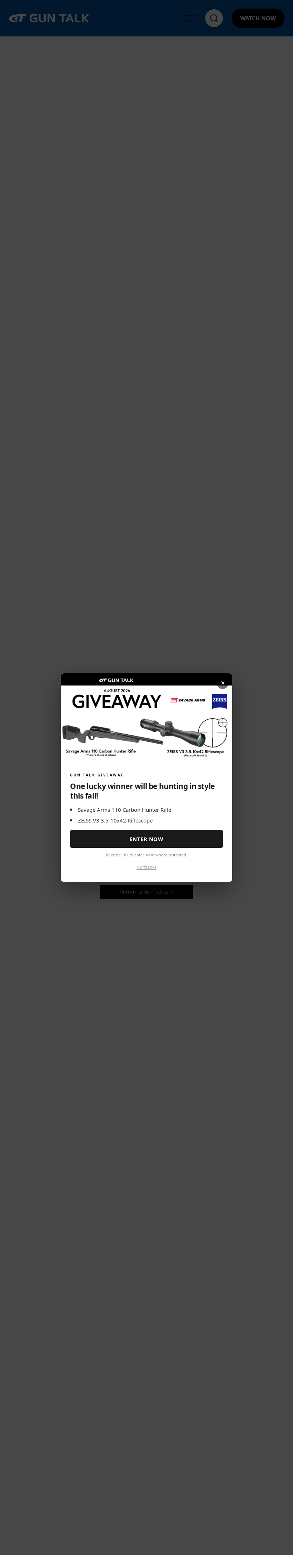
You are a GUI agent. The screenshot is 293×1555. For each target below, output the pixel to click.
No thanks (146, 867)
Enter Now (146, 838)
